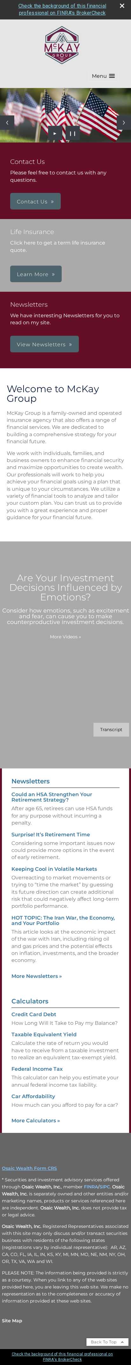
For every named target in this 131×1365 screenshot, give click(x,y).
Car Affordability (33, 1096)
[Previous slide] (7, 122)
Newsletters (30, 781)
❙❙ (73, 133)
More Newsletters (36, 976)
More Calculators (35, 1121)
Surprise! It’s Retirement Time (50, 835)
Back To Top (104, 1341)
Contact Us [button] (32, 202)
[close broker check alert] (122, 5)
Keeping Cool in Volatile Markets (54, 869)
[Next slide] (124, 122)
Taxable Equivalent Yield (44, 1034)
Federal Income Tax (37, 1069)
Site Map (12, 1321)
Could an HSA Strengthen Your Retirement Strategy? (51, 797)
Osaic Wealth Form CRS (29, 1168)
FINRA (91, 1187)
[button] (103, 76)
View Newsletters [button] (41, 344)
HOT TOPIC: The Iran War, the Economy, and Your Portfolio (63, 920)
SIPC (105, 1187)
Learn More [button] (33, 274)
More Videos (65, 637)
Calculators (29, 1001)
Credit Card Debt (33, 1014)
